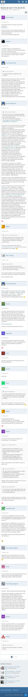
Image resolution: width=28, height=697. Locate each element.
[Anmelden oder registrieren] (22, 2)
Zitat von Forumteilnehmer (11, 235)
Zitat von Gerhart (9, 71)
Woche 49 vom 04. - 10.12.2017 (12, 681)
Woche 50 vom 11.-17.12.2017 (12, 676)
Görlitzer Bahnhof (15, 146)
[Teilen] (26, 12)
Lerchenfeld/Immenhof (7, 247)
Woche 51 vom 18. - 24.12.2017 (12, 667)
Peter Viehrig (7, 673)
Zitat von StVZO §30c (9, 487)
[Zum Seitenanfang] (25, 695)
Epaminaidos (5, 9)
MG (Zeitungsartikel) (6, 324)
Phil (5, 682)
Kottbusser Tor (5, 135)
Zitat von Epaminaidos (10, 112)
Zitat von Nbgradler (9, 391)
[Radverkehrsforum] (2, 1)
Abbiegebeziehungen (8, 147)
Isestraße (4, 50)
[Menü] (26, 1)
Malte (6, 668)
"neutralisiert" (12, 294)
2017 (6, 669)
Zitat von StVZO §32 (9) (10, 445)
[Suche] (19, 1)
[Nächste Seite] (16, 657)
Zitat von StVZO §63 (9, 469)
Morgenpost (4, 27)
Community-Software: (14, 695)
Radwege (18, 292)
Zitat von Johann (8, 645)
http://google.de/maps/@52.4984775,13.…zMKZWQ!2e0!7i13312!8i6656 (13, 121)
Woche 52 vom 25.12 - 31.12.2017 (13, 671)
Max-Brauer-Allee (6, 187)
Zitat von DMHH (8, 264)
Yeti (6, 677)
